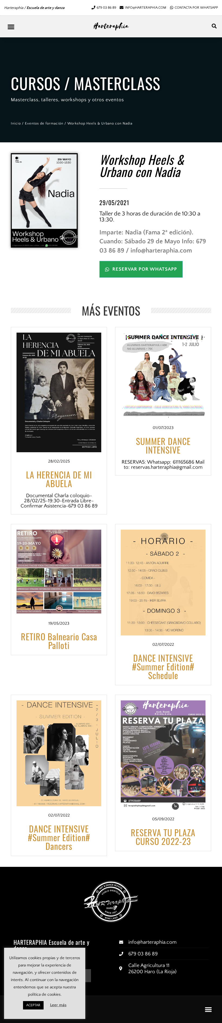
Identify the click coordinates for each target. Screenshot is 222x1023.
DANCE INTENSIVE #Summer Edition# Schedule (163, 666)
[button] (11, 26)
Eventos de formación (44, 123)
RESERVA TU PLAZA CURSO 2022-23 (163, 836)
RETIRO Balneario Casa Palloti (59, 640)
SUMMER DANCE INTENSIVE (163, 445)
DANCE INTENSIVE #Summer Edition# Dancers (59, 837)
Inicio (16, 123)
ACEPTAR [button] (33, 1005)
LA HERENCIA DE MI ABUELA (59, 479)
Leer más (58, 1005)
